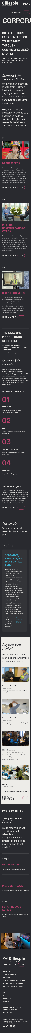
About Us (6, 971)
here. (23, 869)
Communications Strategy (13, 987)
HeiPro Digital (10, 1022)
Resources (7, 999)
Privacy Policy (12, 1021)
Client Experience (9, 974)
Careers (6, 1002)
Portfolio (6, 977)
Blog (5, 995)
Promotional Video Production (15, 984)
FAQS (4, 992)
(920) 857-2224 (8, 1013)
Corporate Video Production (14, 981)
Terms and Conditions (22, 1021)
